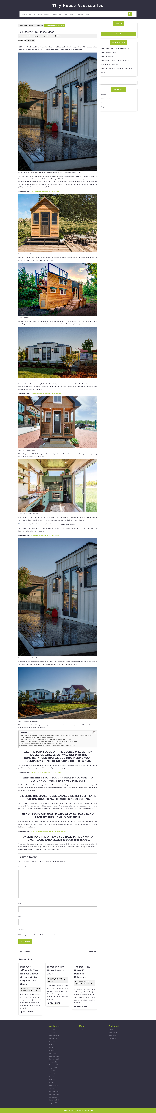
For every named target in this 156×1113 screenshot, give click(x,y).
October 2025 (53, 1038)
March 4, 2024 (27, 988)
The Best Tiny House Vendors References (45, 191)
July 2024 (52, 1070)
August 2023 (53, 1103)
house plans (105, 103)
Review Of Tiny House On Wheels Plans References (48, 831)
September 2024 (54, 1065)
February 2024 (53, 1085)
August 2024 (53, 1068)
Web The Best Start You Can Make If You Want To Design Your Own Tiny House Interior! (46, 739)
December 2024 (54, 1056)
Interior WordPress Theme (72, 1110)
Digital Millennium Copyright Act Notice (50, 14)
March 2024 (52, 1082)
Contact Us (26, 14)
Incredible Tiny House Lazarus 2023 (56, 970)
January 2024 (53, 1088)
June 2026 (52, 1032)
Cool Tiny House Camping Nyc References (45, 535)
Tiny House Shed (107, 56)
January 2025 (53, 1053)
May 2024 (52, 1076)
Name (20, 903)
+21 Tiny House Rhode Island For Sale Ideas (46, 772)
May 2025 (52, 1041)
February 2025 (53, 1050)
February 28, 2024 (27, 36)
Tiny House (39, 25)
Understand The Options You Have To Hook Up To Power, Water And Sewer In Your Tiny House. (48, 745)
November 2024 (54, 1059)
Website (21, 929)
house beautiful (106, 99)
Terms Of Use (83, 14)
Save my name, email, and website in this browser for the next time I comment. (46, 935)
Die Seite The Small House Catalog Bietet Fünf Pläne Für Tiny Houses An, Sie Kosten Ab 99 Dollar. (49, 741)
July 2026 (52, 1029)
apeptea (39, 36)
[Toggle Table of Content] (93, 732)
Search (118, 23)
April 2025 (52, 1044)
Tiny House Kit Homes (108, 52)
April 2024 (52, 1079)
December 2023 (54, 1091)
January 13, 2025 (55, 978)
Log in (81, 1029)
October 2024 (53, 1062)
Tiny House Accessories (78, 6)
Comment (22, 867)
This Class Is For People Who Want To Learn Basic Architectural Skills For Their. (44, 743)
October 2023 (53, 1097)
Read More (28, 1012)
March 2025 (52, 1047)
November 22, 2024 (82, 981)
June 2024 (52, 1073)
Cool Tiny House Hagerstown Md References (46, 393)
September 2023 (54, 1100)
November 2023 (54, 1094)
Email (20, 916)
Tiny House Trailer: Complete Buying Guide (115, 48)
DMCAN (72, 14)
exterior (103, 94)
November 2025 (54, 1035)
